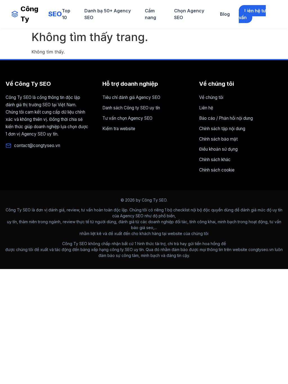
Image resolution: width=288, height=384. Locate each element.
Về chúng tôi (211, 97)
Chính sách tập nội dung (222, 128)
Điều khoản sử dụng (218, 149)
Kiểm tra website (118, 128)
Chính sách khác (215, 159)
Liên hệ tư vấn (252, 14)
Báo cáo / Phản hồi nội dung (226, 118)
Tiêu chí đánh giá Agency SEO (131, 97)
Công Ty (41, 14)
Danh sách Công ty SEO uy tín (131, 107)
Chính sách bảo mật (218, 139)
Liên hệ (206, 107)
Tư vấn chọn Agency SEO (127, 118)
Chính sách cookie (217, 170)
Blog (225, 14)
